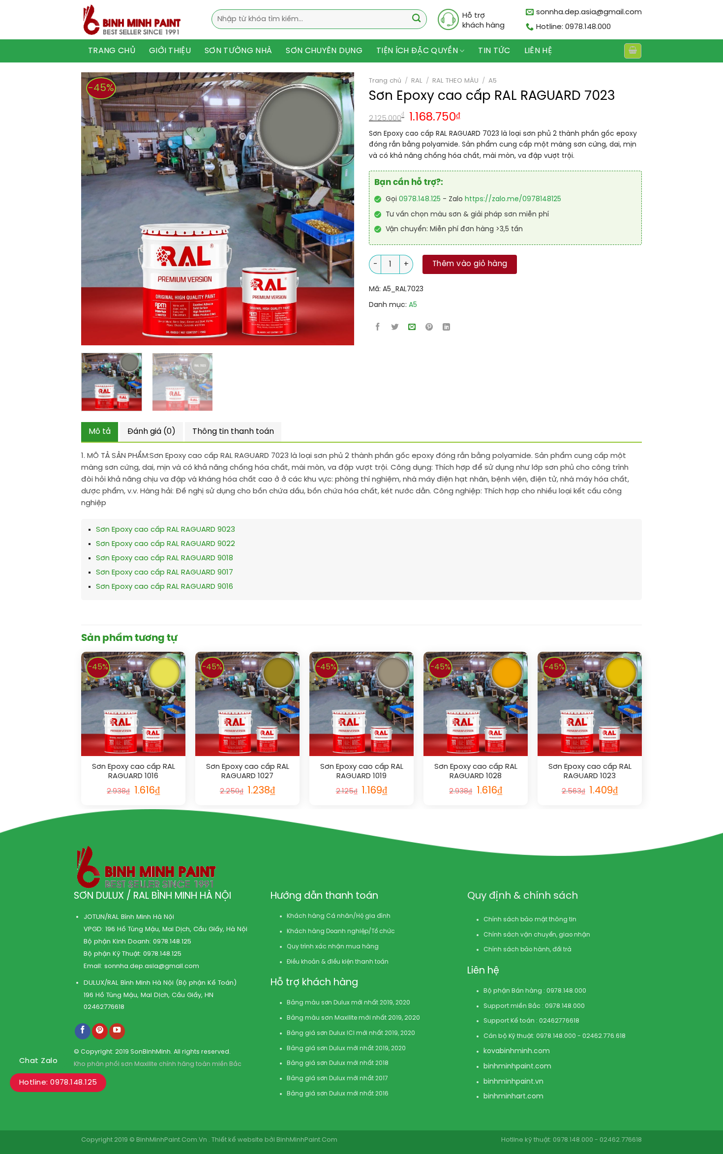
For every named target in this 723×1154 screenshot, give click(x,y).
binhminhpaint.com (517, 1066)
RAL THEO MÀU (455, 80)
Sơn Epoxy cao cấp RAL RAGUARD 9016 (164, 587)
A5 (492, 80)
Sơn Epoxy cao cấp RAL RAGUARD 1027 (247, 772)
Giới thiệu (170, 51)
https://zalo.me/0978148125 (513, 199)
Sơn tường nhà (238, 51)
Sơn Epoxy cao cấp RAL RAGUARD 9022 (165, 544)
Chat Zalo (38, 1061)
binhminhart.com (513, 1096)
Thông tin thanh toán (233, 431)
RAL (416, 80)
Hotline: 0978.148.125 (58, 1083)
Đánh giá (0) (151, 431)
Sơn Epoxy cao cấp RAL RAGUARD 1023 (590, 772)
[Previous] (82, 209)
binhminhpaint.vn (513, 1082)
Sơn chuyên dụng (324, 51)
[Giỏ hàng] (632, 51)
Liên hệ (538, 51)
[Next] (317, 209)
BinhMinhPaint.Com (306, 1140)
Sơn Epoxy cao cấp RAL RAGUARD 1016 (133, 772)
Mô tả (100, 431)
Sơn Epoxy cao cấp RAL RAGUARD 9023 (165, 530)
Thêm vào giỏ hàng (470, 264)
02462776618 (104, 1006)
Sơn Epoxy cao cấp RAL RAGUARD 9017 (164, 573)
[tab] (99, 432)
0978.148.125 (420, 199)
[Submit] (416, 19)
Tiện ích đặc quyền (417, 51)
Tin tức (494, 51)
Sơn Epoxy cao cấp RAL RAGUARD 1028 (475, 772)
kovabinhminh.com (516, 1051)
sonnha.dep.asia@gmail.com (151, 966)
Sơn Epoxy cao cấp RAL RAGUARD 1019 (361, 772)
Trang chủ (111, 51)
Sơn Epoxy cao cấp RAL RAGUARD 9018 (164, 558)
